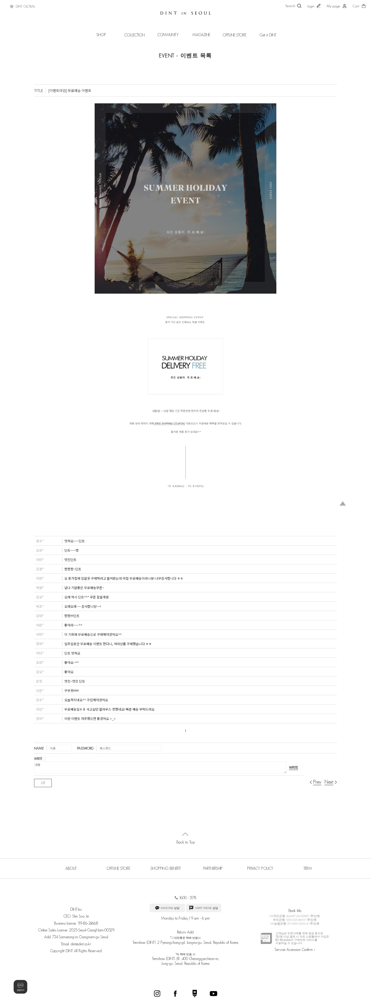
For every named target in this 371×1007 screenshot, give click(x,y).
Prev (317, 782)
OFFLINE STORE (234, 35)
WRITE (293, 767)
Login (310, 6)
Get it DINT (267, 35)
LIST (43, 783)
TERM (307, 868)
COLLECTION (134, 35)
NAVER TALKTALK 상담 (206, 907)
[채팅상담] (20, 986)
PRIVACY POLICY (260, 868)
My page (333, 6)
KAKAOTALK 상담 (169, 907)
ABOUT (71, 868)
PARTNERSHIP (213, 868)
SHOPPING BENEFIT (165, 868)
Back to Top (185, 842)
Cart (355, 6)
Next (329, 782)
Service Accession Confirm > (295, 949)
